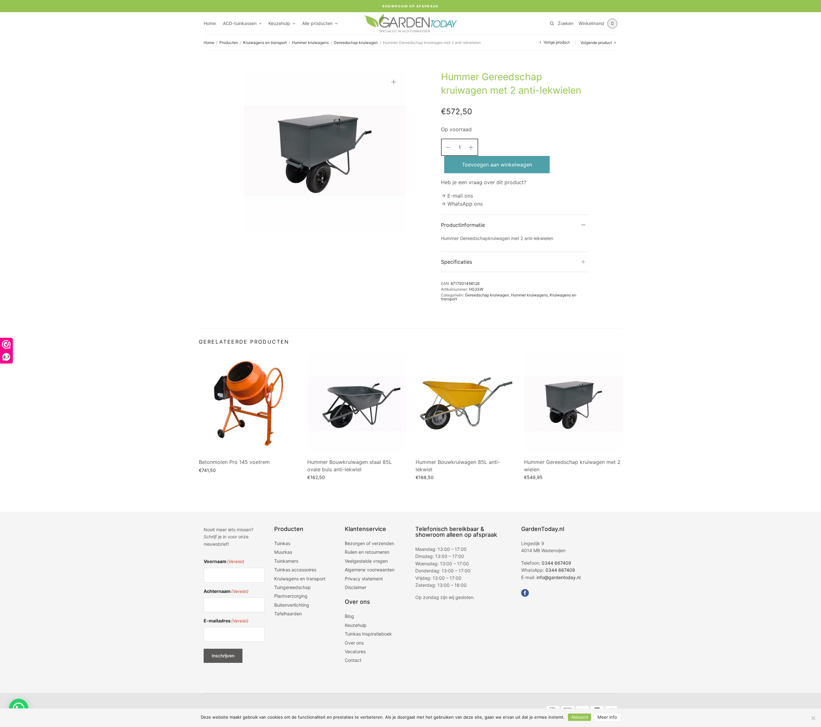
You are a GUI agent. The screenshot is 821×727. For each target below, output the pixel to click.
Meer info (607, 717)
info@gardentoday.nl (558, 577)
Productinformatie (463, 225)
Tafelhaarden (288, 613)
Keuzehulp (279, 23)
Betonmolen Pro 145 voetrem (234, 462)
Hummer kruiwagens (310, 42)
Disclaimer (355, 587)
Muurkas (283, 552)
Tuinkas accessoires (295, 569)
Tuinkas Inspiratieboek (368, 634)
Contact (353, 660)
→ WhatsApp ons (462, 204)
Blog (349, 616)
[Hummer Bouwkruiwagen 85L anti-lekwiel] (465, 403)
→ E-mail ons (457, 195)
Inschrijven (223, 655)
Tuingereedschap (292, 587)
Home (210, 23)
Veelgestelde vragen (366, 560)
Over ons (354, 642)
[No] (813, 718)
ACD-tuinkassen (240, 23)
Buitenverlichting (291, 604)
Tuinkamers (286, 560)
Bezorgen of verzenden (369, 543)
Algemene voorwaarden (369, 569)
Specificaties (456, 262)
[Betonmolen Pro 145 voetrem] (248, 403)
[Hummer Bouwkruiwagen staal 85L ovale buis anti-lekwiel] (356, 403)
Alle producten (317, 23)
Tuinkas (282, 543)
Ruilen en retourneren (367, 552)
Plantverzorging (291, 596)
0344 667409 (556, 562)
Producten (228, 42)
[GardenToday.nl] (410, 23)
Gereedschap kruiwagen (356, 42)
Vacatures (355, 651)
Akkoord (579, 717)
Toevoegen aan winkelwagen (497, 164)
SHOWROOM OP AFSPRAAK (410, 6)
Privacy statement (364, 578)
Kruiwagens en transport (265, 42)
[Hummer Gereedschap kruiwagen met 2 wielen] (573, 403)
